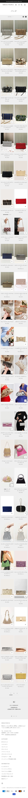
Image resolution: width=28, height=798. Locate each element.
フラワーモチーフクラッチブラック (7, 98)
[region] (14, 707)
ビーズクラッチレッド (21, 210)
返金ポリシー (4, 778)
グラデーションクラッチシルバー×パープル (7, 433)
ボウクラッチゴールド (21, 321)
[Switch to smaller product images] (26, 16)
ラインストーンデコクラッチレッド (20, 155)
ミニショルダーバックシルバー (20, 433)
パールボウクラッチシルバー (7, 349)
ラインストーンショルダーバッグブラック (20, 98)
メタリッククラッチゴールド (7, 294)
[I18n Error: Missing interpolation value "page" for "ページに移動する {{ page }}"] (17, 693)
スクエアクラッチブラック (7, 210)
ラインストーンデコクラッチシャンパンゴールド (7, 70)
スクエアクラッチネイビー (7, 265)
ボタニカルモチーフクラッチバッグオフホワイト (20, 70)
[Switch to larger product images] (23, 16)
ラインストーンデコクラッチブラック (7, 183)
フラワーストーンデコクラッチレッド (7, 238)
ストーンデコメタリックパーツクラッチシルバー (7, 685)
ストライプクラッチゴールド (20, 601)
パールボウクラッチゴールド (20, 349)
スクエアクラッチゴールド (20, 182)
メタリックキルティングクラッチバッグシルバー (7, 657)
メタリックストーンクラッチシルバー (7, 155)
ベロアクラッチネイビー (7, 517)
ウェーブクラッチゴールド (7, 321)
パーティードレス (5, 751)
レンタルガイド (5, 766)
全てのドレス (4, 742)
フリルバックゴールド (7, 461)
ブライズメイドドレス (6, 754)
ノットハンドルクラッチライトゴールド (7, 629)
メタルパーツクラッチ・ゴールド (20, 629)
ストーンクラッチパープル (20, 572)
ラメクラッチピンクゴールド (20, 294)
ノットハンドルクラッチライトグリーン (7, 573)
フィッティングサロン (6, 769)
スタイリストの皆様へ (6, 771)
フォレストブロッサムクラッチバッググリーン (20, 126)
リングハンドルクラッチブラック (7, 544)
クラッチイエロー (21, 684)
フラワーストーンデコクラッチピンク (20, 237)
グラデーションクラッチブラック (7, 377)
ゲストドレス (4, 749)
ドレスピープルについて (7, 774)
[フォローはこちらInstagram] (2, 783)
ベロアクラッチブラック (21, 517)
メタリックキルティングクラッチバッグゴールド (20, 657)
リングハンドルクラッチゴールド (20, 544)
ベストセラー (4, 744)
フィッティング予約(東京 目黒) (8, 759)
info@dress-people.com (10, 734)
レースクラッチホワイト (21, 376)
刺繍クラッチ (7, 489)
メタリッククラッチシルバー (20, 266)
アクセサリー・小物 (6, 756)
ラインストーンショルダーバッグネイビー (7, 126)
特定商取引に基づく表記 (7, 776)
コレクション (4, 747)
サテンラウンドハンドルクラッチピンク (20, 461)
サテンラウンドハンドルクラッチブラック (20, 490)
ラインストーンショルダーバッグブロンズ (20, 42)
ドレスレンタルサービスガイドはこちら (14, 1)
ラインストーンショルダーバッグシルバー (7, 42)
